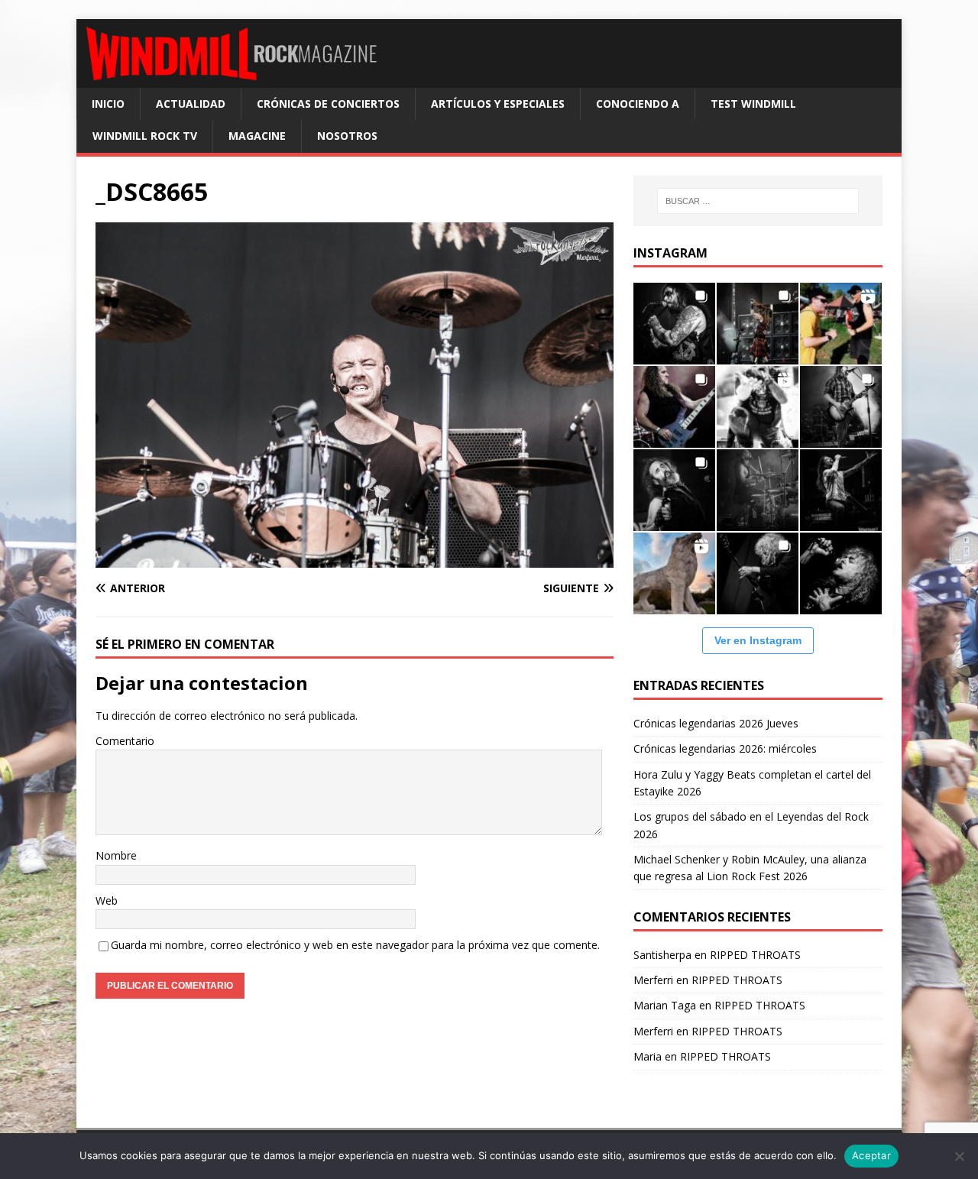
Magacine (257, 135)
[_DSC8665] (355, 559)
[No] (959, 1156)
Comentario (125, 741)
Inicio (108, 103)
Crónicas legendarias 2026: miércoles (725, 748)
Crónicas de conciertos (328, 103)
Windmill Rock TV (144, 135)
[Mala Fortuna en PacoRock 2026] (841, 407)
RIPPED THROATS (755, 954)
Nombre (116, 855)
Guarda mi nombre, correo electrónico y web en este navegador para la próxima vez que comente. (355, 945)
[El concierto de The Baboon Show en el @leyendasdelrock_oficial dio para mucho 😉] (841, 323)
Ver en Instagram (758, 640)
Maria (647, 1056)
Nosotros (347, 135)
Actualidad (190, 103)
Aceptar (871, 1155)
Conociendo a (637, 103)
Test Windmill (753, 103)
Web (107, 900)
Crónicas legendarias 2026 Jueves (715, 723)
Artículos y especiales (498, 103)
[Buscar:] (758, 201)
